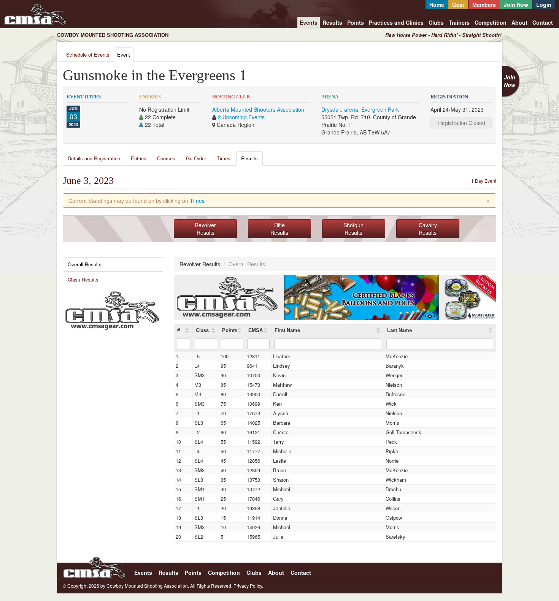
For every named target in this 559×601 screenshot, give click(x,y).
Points (355, 22)
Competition (491, 22)
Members (484, 4)
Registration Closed (461, 123)
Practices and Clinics (396, 22)
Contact (542, 22)
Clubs (436, 22)
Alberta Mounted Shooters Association (258, 109)
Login (543, 4)
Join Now (516, 4)
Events (309, 22)
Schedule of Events (88, 54)
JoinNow (509, 81)
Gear (458, 4)
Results (332, 22)
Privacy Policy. (248, 585)
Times (223, 158)
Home (436, 4)
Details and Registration (94, 158)
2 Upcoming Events (241, 117)
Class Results (83, 279)
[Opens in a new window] (112, 309)
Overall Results (85, 264)
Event (123, 54)
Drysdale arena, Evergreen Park (360, 109)
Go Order (196, 158)
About (519, 22)
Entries (138, 158)
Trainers (459, 22)
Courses (166, 158)
